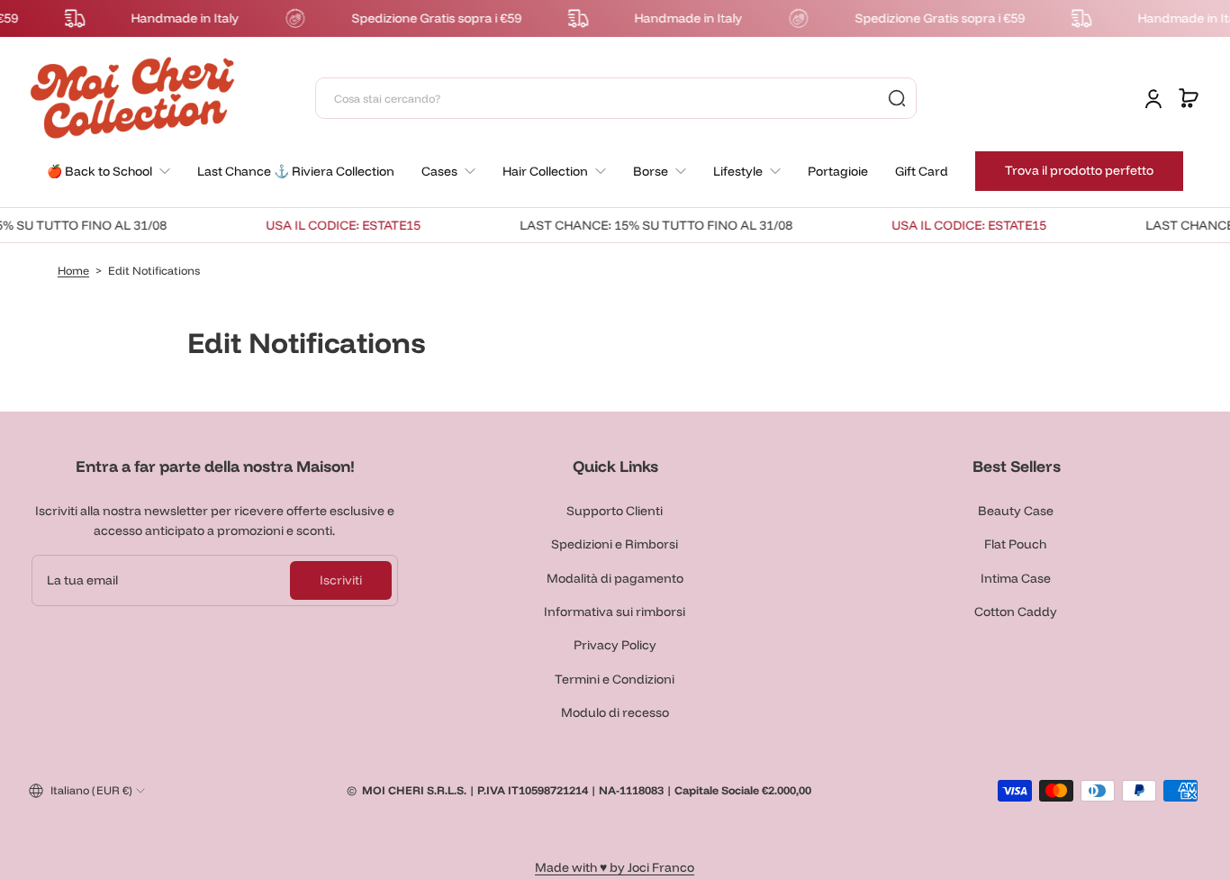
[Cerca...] (896, 98)
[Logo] (132, 97)
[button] (1188, 98)
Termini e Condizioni (614, 679)
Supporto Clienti (614, 511)
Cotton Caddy (1015, 611)
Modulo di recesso (615, 712)
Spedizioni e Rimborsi (614, 544)
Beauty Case (1016, 511)
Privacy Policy (615, 645)
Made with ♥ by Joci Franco (614, 867)
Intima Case (1016, 578)
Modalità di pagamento (615, 578)
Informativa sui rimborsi (614, 611)
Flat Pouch (1015, 544)
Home (73, 270)
